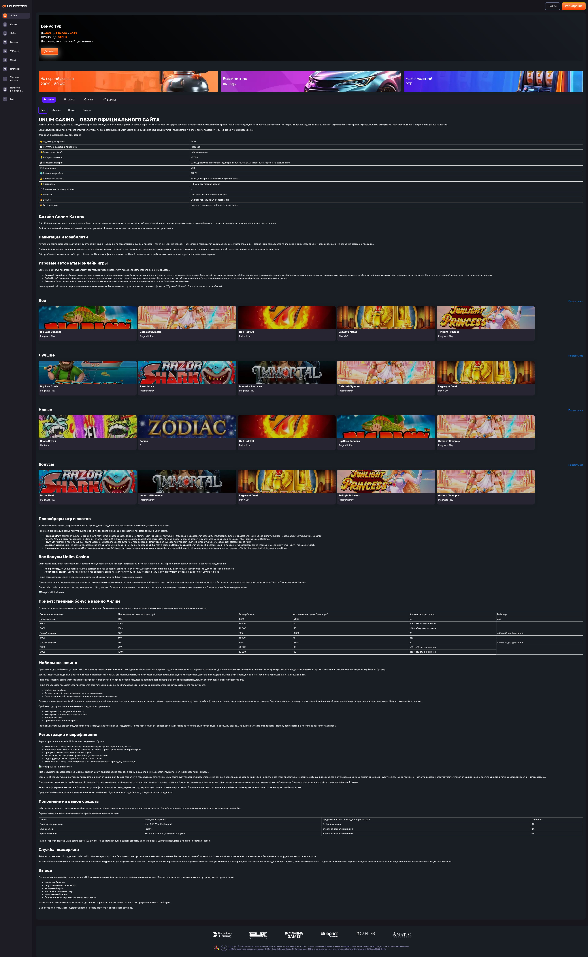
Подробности (52, 57)
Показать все (575, 301)
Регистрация (573, 6)
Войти (552, 6)
